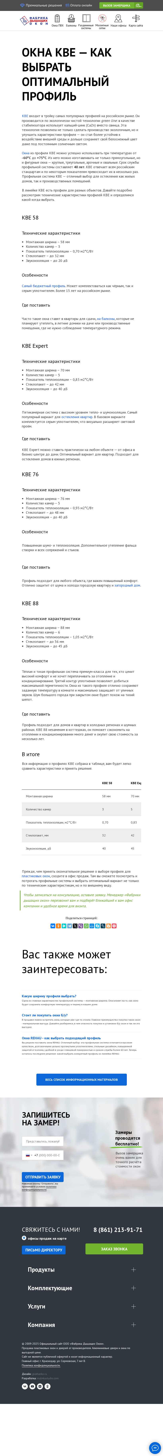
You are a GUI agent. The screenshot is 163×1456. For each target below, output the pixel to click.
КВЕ (25, 116)
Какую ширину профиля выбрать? (49, 996)
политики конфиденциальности (39, 1188)
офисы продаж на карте (47, 1238)
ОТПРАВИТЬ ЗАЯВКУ (42, 1177)
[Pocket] (114, 926)
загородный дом (127, 585)
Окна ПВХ (58, 25)
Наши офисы (118, 25)
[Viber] (80, 926)
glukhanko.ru (39, 1374)
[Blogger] (108, 926)
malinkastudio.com (48, 1378)
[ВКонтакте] (52, 926)
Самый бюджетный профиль (43, 286)
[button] (121, 5)
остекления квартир (76, 417)
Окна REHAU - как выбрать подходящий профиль (61, 1038)
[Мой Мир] (91, 926)
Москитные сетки (102, 26)
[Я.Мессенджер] (64, 926)
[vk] (25, 1386)
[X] (75, 926)
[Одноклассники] (58, 926)
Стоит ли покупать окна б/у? (45, 1015)
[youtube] (32, 1386)
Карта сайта (136, 25)
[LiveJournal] (103, 926)
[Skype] (97, 926)
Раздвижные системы (86, 26)
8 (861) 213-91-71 (118, 1230)
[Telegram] (69, 926)
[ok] (47, 1386)
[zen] (40, 1386)
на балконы (106, 318)
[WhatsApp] (86, 926)
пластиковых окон (36, 876)
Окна (25, 153)
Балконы (71, 25)
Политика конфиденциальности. (41, 1365)
